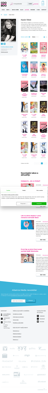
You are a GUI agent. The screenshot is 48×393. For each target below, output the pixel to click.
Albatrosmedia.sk (17, 336)
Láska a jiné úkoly (24, 115)
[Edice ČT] (25, 367)
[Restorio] (23, 382)
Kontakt (44, 9)
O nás (38, 9)
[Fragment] (7, 361)
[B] (34, 107)
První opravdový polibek (24, 94)
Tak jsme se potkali (34, 56)
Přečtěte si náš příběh (18, 322)
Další (45, 163)
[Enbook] (42, 382)
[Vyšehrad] (6, 367)
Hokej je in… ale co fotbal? (30, 181)
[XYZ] (22, 348)
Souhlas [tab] (8, 190)
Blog (21, 9)
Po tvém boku (24, 135)
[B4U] (40, 355)
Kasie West (24, 57)
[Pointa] (6, 375)
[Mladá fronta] (16, 375)
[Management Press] (27, 355)
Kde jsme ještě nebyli (34, 75)
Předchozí (37, 163)
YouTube (42, 321)
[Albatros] (4, 348)
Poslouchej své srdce (24, 75)
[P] (24, 47)
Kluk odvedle (43, 115)
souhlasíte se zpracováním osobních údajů (21, 295)
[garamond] (28, 375)
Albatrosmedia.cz (17, 333)
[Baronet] (41, 375)
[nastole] (42, 348)
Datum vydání (24, 37)
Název (33, 37)
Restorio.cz (15, 339)
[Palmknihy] (34, 367)
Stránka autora (4, 52)
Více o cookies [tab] (39, 190)
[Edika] (32, 348)
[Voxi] (17, 367)
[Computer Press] (4, 355)
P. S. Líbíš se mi (24, 56)
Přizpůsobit (23, 203)
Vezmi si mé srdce (43, 75)
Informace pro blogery (18, 317)
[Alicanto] (22, 361)
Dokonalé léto (43, 94)
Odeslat (30, 300)
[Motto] (12, 348)
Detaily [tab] (24, 190)
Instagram (42, 315)
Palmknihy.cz (16, 330)
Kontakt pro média (17, 314)
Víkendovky (45, 255)
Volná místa (15, 319)
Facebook (42, 318)
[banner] (6, 4)
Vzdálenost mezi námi (34, 94)
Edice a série (15, 9)
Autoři (27, 9)
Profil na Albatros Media (7, 46)
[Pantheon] (43, 367)
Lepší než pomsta (43, 56)
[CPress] (16, 355)
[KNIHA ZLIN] (38, 361)
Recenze (33, 9)
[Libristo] (5, 382)
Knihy (8, 9)
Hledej (30, 3)
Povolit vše (39, 203)
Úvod (3, 9)
